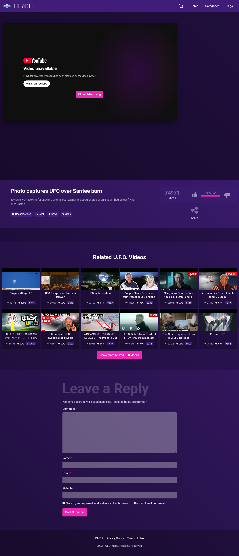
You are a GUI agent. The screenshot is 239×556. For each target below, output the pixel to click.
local (41, 214)
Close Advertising (89, 94)
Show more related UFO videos (119, 355)
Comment (69, 408)
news (54, 214)
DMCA (99, 538)
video (68, 214)
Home (194, 6)
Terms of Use (135, 538)
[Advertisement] (59, 67)
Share (194, 218)
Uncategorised (23, 214)
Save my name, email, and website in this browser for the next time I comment (115, 503)
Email (66, 473)
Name (67, 458)
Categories (212, 6)
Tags (229, 6)
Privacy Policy (115, 538)
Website (67, 488)
